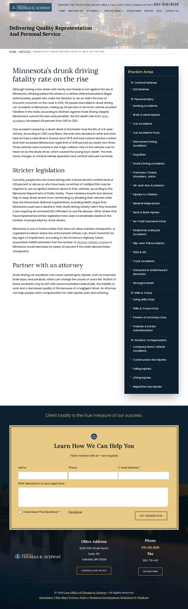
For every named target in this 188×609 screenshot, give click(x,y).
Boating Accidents (145, 106)
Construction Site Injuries (149, 360)
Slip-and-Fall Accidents (148, 243)
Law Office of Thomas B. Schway (85, 592)
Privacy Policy (78, 597)
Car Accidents (142, 124)
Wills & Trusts (143, 293)
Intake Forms (134, 11)
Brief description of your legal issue (41, 483)
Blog (159, 11)
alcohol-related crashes (93, 242)
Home (62, 11)
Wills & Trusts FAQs (145, 308)
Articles (148, 11)
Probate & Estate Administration (144, 328)
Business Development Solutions (111, 597)
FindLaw (143, 597)
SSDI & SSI (139, 252)
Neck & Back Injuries (146, 212)
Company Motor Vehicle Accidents (149, 349)
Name (22, 467)
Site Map (61, 597)
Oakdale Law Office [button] (93, 570)
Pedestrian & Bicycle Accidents (146, 232)
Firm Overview (75, 11)
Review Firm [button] (150, 571)
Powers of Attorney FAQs (149, 317)
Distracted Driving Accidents (145, 143)
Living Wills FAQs (144, 299)
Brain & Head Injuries (146, 115)
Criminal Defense (145, 83)
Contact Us (172, 11)
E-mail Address (129, 467)
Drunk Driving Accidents (148, 163)
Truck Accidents (144, 261)
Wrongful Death (143, 283)
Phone (73, 467)
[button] (182, 587)
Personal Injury (143, 99)
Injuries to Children (145, 194)
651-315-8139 (166, 4)
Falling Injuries (142, 368)
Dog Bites (139, 154)
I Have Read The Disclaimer (41, 512)
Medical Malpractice (146, 203)
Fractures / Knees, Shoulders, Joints (145, 174)
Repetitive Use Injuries (147, 386)
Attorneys (92, 11)
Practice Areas (113, 11)
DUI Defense (141, 89)
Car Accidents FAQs (146, 132)
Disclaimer (75, 512)
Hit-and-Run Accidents (148, 185)
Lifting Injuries (142, 377)
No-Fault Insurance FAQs (149, 221)
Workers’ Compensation (150, 340)
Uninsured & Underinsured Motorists (150, 272)
